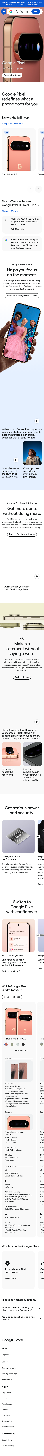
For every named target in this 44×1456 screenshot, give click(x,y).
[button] (16, 11)
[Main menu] (3, 11)
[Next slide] (38, 189)
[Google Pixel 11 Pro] (19, 156)
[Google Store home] (11, 11)
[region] (22, 156)
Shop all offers (32, 5)
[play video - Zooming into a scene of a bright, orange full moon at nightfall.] (16, 460)
